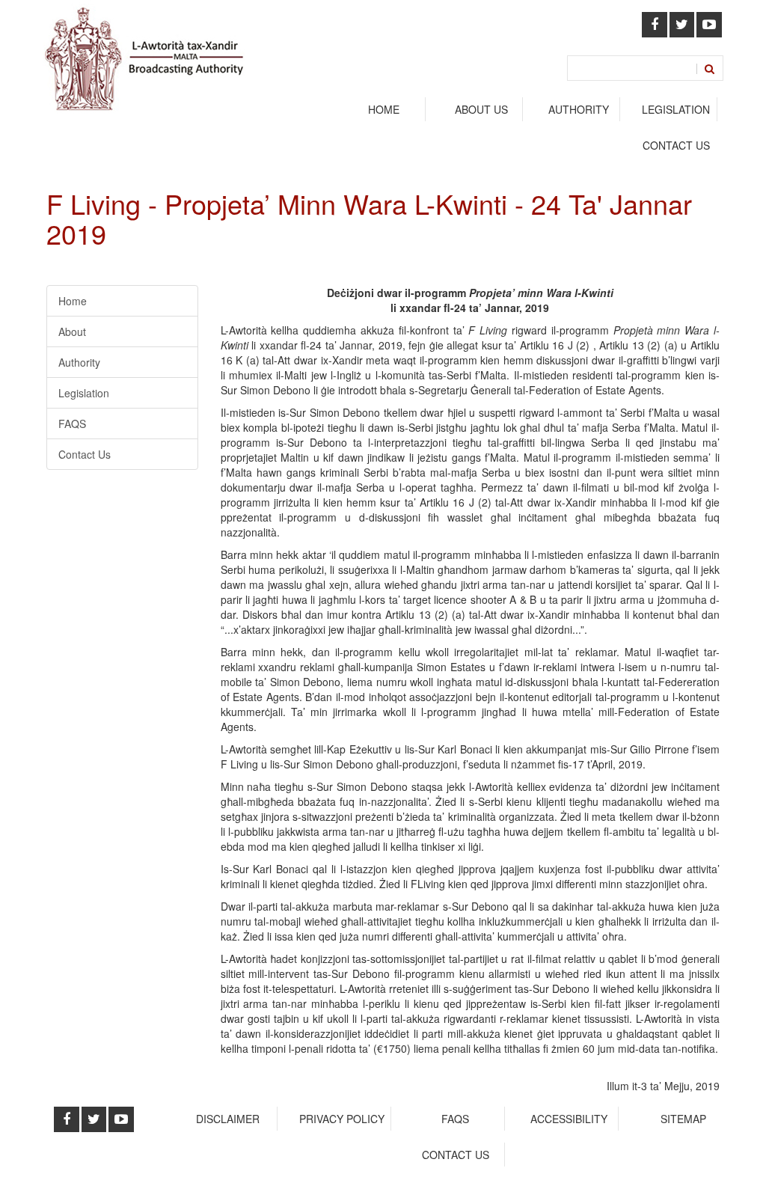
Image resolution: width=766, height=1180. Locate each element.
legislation (676, 109)
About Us (481, 109)
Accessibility (568, 1118)
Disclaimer (228, 1118)
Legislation (83, 392)
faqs (455, 1118)
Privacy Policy (341, 1118)
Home (383, 109)
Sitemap (683, 1118)
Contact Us (676, 145)
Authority (79, 362)
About (72, 331)
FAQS (72, 423)
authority (578, 109)
